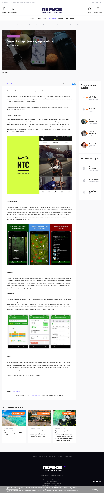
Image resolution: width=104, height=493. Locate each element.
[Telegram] (75, 84)
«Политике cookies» (12, 489)
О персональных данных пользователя (52, 475)
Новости (34, 456)
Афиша (60, 456)
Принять (94, 489)
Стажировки (68, 456)
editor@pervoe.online (52, 481)
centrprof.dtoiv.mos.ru (56, 485)
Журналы (52, 456)
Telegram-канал (35, 395)
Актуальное (43, 456)
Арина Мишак (11, 83)
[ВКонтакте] (73, 84)
